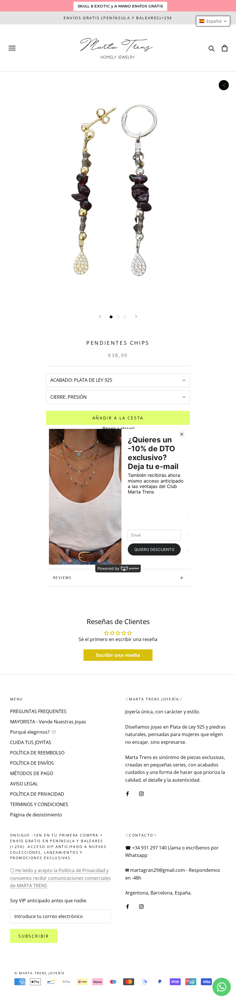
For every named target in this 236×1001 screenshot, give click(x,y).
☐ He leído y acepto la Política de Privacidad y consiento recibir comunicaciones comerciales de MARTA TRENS (60, 878)
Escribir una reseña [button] (118, 655)
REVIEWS (62, 577)
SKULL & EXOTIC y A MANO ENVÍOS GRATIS (120, 6)
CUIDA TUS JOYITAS (30, 742)
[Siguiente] (136, 316)
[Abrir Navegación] (12, 48)
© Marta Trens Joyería (39, 973)
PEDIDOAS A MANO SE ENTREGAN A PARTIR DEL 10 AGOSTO (118, 17)
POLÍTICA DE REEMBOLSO (37, 753)
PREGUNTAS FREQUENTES (38, 711)
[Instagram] (141, 793)
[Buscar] (212, 48)
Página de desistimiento (36, 815)
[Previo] (100, 316)
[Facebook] (127, 793)
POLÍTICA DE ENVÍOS (32, 763)
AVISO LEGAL (24, 784)
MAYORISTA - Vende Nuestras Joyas (48, 722)
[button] (213, 21)
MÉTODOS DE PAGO (31, 773)
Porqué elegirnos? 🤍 (33, 732)
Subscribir (33, 936)
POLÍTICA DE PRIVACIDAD (37, 794)
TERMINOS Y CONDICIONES (39, 804)
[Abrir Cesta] (224, 48)
